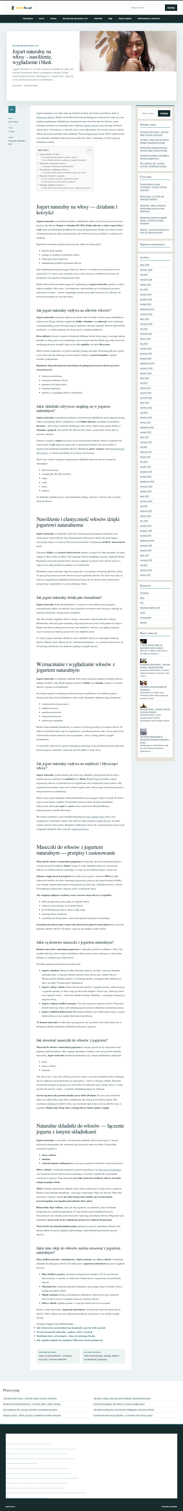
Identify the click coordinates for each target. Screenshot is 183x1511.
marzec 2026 (145, 284)
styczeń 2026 (145, 294)
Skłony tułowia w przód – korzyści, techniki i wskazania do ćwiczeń (40, 1447)
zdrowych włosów (80, 829)
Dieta (41, 19)
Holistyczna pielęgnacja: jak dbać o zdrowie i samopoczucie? (37, 1482)
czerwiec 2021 (146, 442)
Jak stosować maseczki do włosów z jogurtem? (60, 181)
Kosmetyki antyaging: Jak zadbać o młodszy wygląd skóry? (119, 1404)
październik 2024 (147, 363)
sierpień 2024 (146, 373)
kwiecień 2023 (146, 398)
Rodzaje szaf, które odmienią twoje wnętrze (28, 1442)
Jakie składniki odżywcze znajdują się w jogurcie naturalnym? (65, 160)
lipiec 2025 (144, 319)
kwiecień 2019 (146, 570)
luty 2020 (144, 521)
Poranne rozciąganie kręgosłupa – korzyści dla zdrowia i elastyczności (42, 1477)
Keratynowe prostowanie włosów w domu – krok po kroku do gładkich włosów (46, 1491)
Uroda (53, 19)
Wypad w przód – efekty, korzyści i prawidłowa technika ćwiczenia (32, 1415)
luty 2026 (144, 289)
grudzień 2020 (146, 472)
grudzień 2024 (146, 353)
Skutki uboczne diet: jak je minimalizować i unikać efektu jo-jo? (38, 1472)
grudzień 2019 (146, 531)
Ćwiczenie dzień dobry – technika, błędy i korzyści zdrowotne (30, 1398)
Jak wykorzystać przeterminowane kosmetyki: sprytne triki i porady (71, 1327)
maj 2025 (144, 329)
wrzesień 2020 (146, 486)
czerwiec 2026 (146, 270)
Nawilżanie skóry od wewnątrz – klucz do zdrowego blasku (65, 1336)
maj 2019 (143, 565)
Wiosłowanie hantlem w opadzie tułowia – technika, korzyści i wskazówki (153, 220)
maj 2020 (144, 506)
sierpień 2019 (145, 550)
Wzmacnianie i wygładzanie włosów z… (55, 169)
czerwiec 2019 (146, 560)
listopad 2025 (145, 304)
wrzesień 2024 (146, 368)
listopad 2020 (145, 476)
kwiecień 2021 (146, 452)
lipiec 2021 (144, 437)
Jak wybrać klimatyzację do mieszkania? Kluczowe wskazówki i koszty (154, 739)
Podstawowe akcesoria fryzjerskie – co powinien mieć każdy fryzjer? (123, 1415)
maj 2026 (144, 274)
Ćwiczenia (28, 19)
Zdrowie (98, 19)
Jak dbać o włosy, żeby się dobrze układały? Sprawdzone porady (122, 1398)
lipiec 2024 (144, 378)
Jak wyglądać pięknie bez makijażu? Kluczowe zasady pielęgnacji (69, 1340)
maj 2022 (144, 412)
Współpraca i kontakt (149, 19)
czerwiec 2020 (146, 501)
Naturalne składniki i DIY (75, 19)
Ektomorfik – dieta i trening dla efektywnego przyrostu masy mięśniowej (153, 208)
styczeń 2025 (145, 348)
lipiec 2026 (144, 265)
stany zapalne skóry (95, 816)
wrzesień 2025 (146, 314)
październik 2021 (147, 427)
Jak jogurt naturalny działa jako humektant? (59, 166)
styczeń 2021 (145, 467)
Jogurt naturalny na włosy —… (52, 154)
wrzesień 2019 (146, 545)
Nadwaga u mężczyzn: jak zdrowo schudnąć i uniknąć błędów (37, 1467)
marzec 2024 (145, 388)
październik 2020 (147, 481)
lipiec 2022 (144, 402)
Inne (110, 19)
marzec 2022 (145, 422)
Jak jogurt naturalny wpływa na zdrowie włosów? (60, 157)
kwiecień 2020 (146, 511)
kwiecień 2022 (146, 417)
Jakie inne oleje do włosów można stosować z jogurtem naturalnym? (67, 188)
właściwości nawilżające (109, 1169)
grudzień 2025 (146, 299)
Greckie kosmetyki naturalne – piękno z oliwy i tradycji (64, 1332)
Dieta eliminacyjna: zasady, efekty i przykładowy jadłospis (102, 1356)
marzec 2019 (145, 575)
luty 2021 (144, 462)
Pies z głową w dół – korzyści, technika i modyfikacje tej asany (30, 1410)
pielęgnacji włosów (45, 117)
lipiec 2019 (144, 555)
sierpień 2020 (146, 491)
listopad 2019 (145, 535)
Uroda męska (125, 19)
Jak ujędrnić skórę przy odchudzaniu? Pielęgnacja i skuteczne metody (124, 1410)
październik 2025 (147, 309)
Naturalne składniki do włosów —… (54, 185)
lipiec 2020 (144, 496)
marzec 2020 (145, 516)
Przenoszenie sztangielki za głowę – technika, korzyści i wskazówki (40, 1457)
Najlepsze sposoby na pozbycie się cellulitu (28, 1496)
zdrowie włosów (91, 125)
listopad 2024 (145, 358)
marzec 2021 (145, 457)
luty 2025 (144, 344)
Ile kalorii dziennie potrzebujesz (22, 1462)
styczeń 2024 (145, 393)
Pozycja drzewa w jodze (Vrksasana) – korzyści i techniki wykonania (153, 187)
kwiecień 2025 (146, 334)
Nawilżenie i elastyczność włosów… (53, 163)
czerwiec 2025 (146, 324)
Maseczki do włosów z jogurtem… (53, 175)
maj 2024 (144, 383)
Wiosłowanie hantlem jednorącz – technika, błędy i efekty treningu (32, 1404)
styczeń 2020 (145, 526)
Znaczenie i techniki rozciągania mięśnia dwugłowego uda (35, 1486)
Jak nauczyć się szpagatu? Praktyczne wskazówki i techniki (36, 1452)
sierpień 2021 (145, 432)
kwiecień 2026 (146, 279)
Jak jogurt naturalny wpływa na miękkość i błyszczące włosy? (65, 172)
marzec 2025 (145, 339)
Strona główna (169, 1507)
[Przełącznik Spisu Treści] (88, 150)
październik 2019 (147, 540)
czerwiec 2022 (146, 407)
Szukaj (171, 7)
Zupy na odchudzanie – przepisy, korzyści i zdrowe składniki (55, 1356)
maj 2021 (143, 447)
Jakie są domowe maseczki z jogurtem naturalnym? (61, 178)
